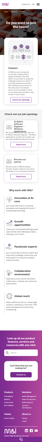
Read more (21, 144)
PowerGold (8, 402)
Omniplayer (8, 396)
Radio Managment (29, 396)
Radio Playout (27, 402)
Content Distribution (27, 406)
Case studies (9, 418)
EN (33, 4)
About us (14, 11)
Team (24, 421)
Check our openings (21, 100)
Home (6, 11)
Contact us (26, 4)
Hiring (24, 418)
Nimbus (7, 399)
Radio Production (29, 399)
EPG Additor (9, 405)
